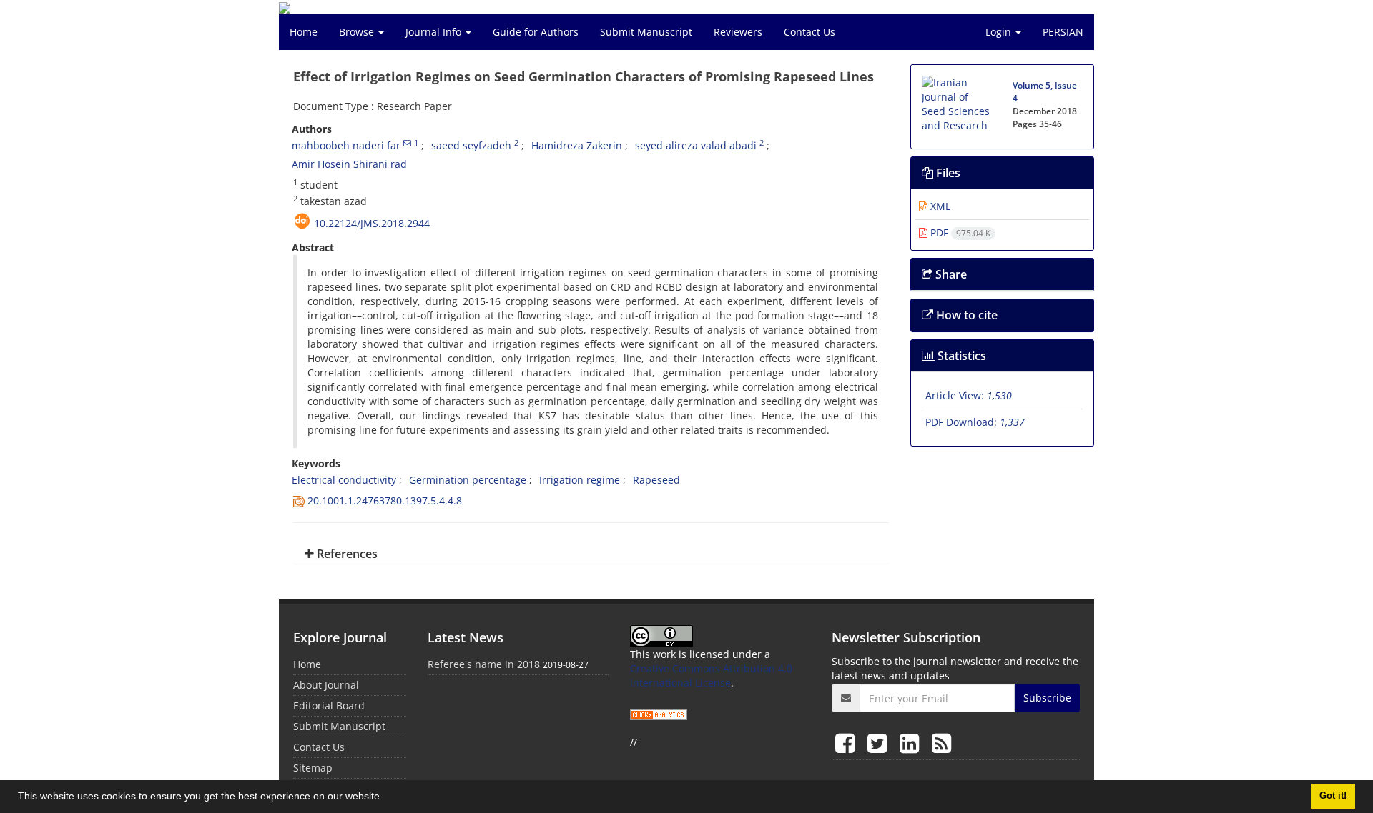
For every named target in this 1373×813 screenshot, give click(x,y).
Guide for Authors (536, 32)
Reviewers (738, 32)
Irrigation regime (579, 480)
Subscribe (1047, 697)
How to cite (965, 315)
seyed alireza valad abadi (696, 145)
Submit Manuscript (646, 32)
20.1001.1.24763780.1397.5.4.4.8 (384, 500)
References (346, 554)
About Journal (326, 685)
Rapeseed (656, 480)
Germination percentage (467, 480)
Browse (358, 32)
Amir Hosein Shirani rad (349, 164)
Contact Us (809, 32)
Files (946, 173)
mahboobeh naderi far (346, 145)
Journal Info (434, 32)
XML (938, 206)
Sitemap (313, 767)
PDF (958, 232)
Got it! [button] (1333, 796)
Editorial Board (329, 705)
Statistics (960, 356)
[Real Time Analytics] (658, 713)
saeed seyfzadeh (471, 145)
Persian (1063, 32)
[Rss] (941, 743)
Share (949, 274)
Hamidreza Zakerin (576, 145)
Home (304, 32)
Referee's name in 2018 (484, 664)
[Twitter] (880, 743)
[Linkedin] (912, 743)
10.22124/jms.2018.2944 (372, 223)
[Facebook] (848, 743)
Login (999, 32)
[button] (387, 798)
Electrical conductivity (344, 480)
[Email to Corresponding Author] (407, 143)
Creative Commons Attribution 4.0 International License (711, 675)
